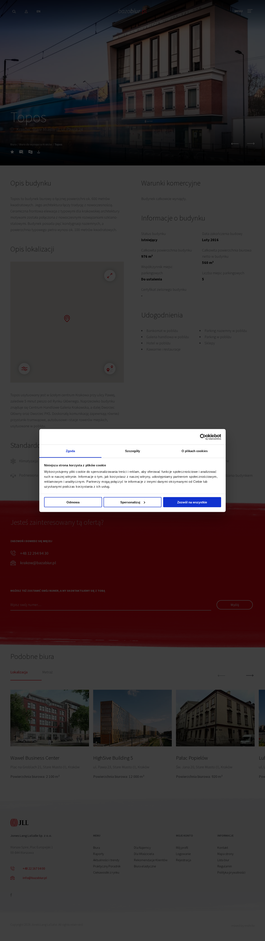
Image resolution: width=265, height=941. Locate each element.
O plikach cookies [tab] (195, 451)
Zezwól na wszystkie (192, 502)
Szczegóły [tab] (132, 451)
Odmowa (73, 502)
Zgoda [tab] (70, 451)
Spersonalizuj (130, 502)
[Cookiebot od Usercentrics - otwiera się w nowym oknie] (203, 437)
